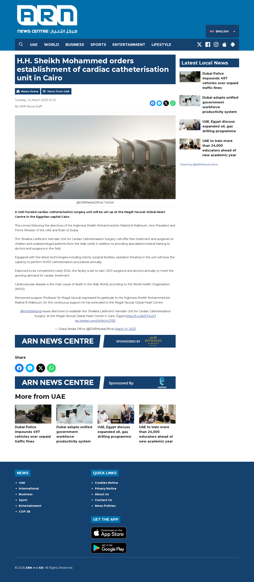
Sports (98, 44)
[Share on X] (166, 103)
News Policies (105, 506)
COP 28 (24, 511)
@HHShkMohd (30, 311)
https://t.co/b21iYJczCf (140, 316)
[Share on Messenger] (159, 103)
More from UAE (58, 91)
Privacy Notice (105, 488)
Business (74, 44)
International (29, 488)
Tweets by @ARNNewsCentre (199, 164)
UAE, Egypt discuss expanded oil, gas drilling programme (114, 431)
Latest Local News (205, 63)
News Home (29, 91)
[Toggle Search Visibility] (21, 45)
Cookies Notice (106, 483)
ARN (29, 567)
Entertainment (129, 44)
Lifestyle (161, 44)
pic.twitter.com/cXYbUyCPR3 (95, 321)
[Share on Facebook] (152, 103)
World (51, 44)
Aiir (41, 567)
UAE (34, 44)
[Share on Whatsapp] (173, 103)
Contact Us (103, 500)
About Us (102, 494)
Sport (23, 500)
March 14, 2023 (125, 329)
